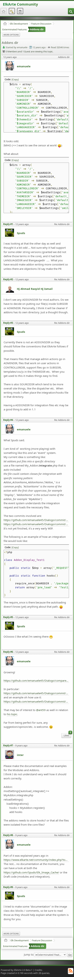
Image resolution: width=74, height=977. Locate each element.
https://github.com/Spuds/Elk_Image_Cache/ (31, 872)
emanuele (24, 66)
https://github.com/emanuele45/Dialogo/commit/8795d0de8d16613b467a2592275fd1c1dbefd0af (36, 693)
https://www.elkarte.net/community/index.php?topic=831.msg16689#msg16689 (36, 860)
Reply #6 (8, 651)
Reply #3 (8, 322)
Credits (38, 970)
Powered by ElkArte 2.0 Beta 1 (16, 970)
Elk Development (19, 23)
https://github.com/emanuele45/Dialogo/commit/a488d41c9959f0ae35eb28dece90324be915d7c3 (36, 524)
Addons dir (37, 29)
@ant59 (41, 710)
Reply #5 (8, 617)
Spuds (21, 233)
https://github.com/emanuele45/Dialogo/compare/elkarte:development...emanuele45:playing (36, 680)
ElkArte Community (20, 4)
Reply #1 (8, 224)
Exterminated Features (14, 29)
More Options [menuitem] (11, 34)
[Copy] (15, 79)
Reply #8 (8, 835)
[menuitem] (71, 11)
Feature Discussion (41, 23)
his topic (12, 714)
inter (20, 754)
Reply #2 (8, 279)
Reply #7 (8, 745)
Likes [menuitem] (67, 735)
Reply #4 (8, 420)
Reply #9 (8, 887)
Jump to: (29, 954)
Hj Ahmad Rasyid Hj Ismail (35, 288)
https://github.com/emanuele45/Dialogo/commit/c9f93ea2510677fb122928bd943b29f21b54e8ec (36, 701)
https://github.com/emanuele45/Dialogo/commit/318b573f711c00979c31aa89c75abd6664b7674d (36, 520)
